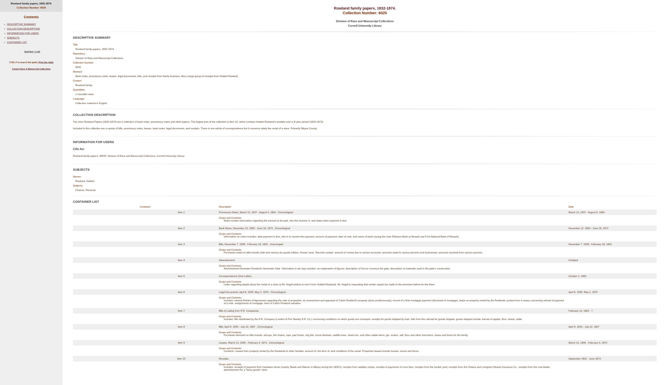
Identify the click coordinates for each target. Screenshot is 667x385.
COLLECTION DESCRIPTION (23, 28)
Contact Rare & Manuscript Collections (31, 69)
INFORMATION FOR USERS (23, 33)
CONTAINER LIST (17, 42)
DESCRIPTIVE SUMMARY (21, 24)
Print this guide (46, 62)
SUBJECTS (13, 37)
